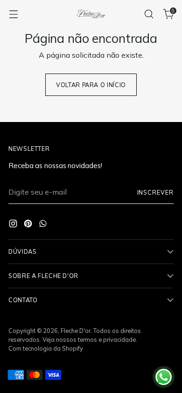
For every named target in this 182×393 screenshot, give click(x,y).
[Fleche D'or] (91, 14)
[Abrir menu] (13, 14)
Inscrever (155, 192)
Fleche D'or (76, 330)
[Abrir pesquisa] (148, 14)
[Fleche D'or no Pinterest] (29, 225)
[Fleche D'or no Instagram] (14, 225)
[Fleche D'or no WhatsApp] (43, 225)
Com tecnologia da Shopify (45, 348)
